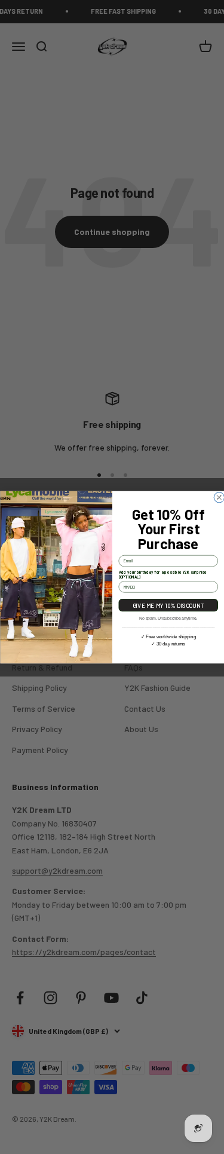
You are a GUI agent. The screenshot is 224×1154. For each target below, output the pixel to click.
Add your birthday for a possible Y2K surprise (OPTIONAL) (162, 574)
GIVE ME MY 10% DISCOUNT (168, 604)
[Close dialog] (219, 497)
